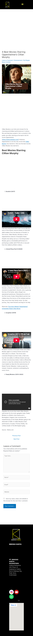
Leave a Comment (7, 60)
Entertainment (18, 60)
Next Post (16, 439)
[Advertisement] (16, 31)
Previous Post (16, 435)
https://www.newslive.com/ (10, 139)
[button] (22, 4)
